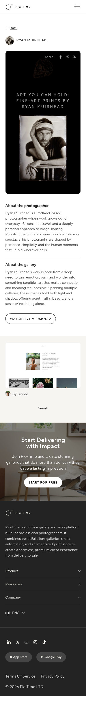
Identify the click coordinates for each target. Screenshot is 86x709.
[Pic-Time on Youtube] (26, 642)
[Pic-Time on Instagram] (35, 642)
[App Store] (18, 657)
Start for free (43, 483)
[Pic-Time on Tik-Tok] (44, 642)
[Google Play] (51, 657)
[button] (77, 6)
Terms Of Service (20, 676)
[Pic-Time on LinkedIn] (8, 642)
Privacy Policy (52, 676)
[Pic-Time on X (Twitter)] (17, 642)
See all (43, 408)
